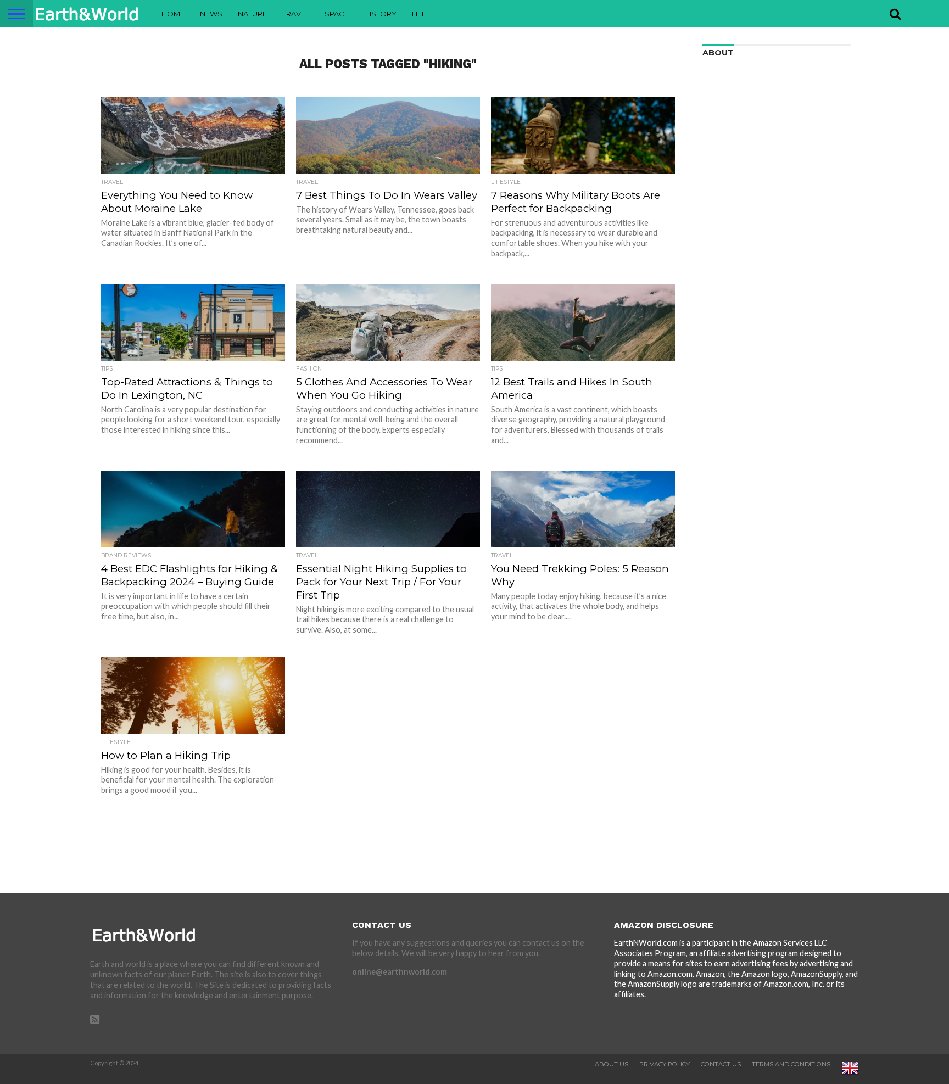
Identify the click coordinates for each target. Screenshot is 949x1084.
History (380, 13)
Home (173, 13)
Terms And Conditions (791, 1064)
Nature (252, 13)
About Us (611, 1064)
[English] (850, 1075)
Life (419, 13)
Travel (295, 13)
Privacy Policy (664, 1064)
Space (337, 13)
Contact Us (721, 1064)
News (211, 13)
